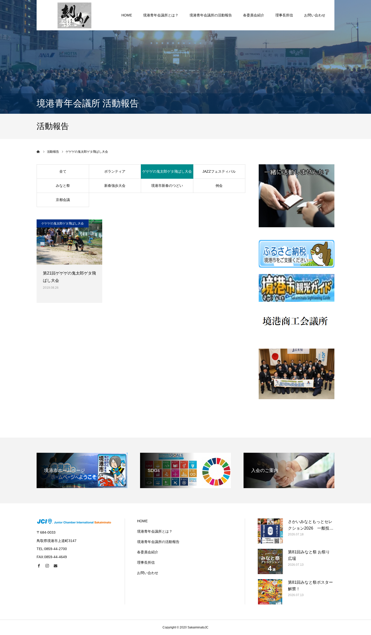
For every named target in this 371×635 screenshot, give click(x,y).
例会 (219, 186)
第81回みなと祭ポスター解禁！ (310, 585)
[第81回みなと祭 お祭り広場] (270, 561)
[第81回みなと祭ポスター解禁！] (270, 591)
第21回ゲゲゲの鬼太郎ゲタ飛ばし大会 (69, 277)
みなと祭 (63, 186)
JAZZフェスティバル (219, 171)
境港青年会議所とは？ (160, 15)
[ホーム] (38, 151)
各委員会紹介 (253, 15)
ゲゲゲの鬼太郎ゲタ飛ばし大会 (167, 171)
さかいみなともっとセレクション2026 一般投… (310, 524)
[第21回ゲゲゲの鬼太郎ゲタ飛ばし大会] (69, 242)
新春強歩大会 (114, 186)
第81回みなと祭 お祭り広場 (309, 555)
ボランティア (114, 171)
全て (62, 171)
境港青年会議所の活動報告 (211, 15)
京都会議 (63, 200)
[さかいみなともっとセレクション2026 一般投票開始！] (270, 531)
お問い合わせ (314, 15)
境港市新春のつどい (167, 186)
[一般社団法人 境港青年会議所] (74, 15)
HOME (126, 15)
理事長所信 (284, 15)
